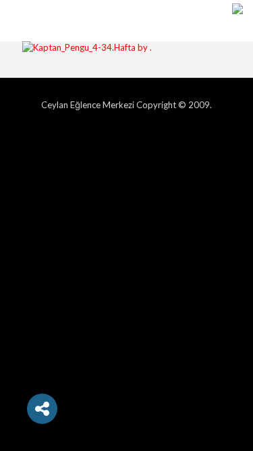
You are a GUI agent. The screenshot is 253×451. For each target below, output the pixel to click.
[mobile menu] (18, 20)
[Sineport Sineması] (237, 20)
